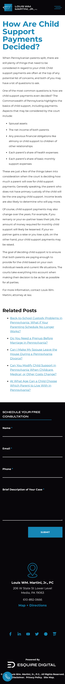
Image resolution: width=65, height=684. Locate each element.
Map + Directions (32, 605)
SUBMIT (45, 532)
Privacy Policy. (34, 677)
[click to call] (7, 676)
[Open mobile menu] (57, 7)
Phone (8, 469)
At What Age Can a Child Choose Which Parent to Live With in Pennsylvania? (33, 385)
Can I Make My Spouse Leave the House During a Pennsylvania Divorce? (33, 354)
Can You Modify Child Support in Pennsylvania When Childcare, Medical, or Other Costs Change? (33, 370)
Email (7, 448)
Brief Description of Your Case (23, 489)
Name (7, 428)
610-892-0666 (32, 599)
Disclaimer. (18, 677)
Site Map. (49, 677)
